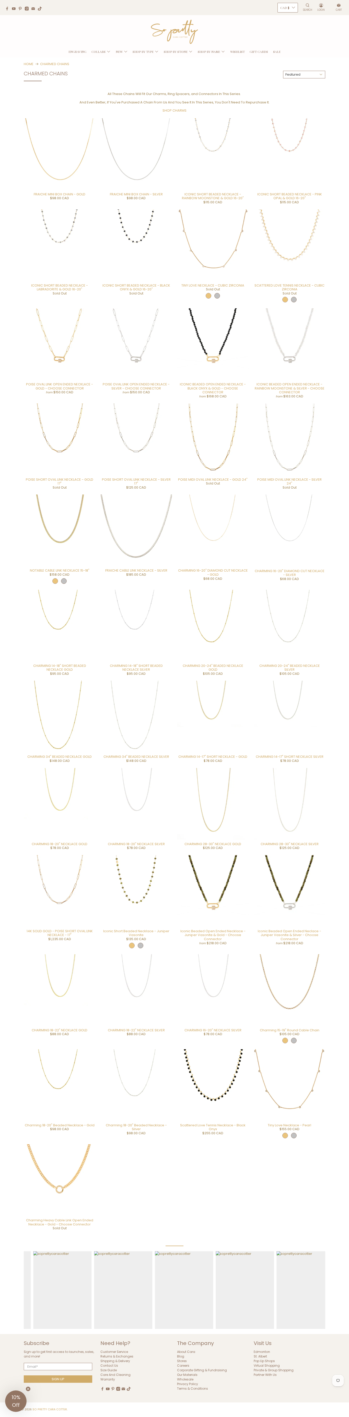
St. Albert (260, 1356)
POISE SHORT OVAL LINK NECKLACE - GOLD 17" (59, 481)
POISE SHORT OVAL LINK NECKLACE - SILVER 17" (136, 481)
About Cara (186, 1352)
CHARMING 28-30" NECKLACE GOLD (212, 844)
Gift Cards (259, 52)
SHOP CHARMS (174, 110)
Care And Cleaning (115, 1375)
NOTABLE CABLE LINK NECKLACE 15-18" (59, 570)
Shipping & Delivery (115, 1361)
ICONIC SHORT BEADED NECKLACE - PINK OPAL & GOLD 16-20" (289, 196)
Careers (183, 1365)
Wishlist (237, 52)
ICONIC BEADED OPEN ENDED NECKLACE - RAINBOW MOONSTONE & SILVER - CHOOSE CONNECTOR (289, 388)
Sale (277, 52)
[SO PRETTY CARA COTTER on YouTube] (15, 9)
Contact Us (109, 1365)
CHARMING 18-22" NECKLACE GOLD (59, 1030)
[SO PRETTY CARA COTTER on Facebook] (8, 9)
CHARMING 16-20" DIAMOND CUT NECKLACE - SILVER (289, 573)
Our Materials (187, 1375)
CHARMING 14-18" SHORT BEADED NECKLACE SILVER (136, 667)
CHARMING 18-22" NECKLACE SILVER (136, 1030)
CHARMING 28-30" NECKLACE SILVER (290, 844)
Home (28, 64)
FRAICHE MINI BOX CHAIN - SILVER (136, 194)
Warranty (107, 1379)
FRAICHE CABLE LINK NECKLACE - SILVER (136, 570)
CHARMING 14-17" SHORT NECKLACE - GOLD (212, 756)
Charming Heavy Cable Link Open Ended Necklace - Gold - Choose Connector (59, 1222)
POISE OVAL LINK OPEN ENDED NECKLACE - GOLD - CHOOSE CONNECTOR (59, 386)
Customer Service (114, 1352)
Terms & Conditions (192, 1388)
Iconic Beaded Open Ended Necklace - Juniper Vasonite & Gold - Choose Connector (213, 935)
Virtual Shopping (267, 1365)
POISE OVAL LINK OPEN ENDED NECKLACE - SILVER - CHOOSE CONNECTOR (136, 386)
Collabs (98, 52)
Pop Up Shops (264, 1361)
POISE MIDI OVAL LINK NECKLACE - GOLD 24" (213, 479)
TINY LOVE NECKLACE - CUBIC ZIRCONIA (212, 285)
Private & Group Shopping (274, 1370)
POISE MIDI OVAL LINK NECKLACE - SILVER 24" (289, 481)
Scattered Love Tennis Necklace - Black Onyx (213, 1127)
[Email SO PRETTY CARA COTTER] (34, 9)
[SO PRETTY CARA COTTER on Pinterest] (21, 9)
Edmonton (262, 1352)
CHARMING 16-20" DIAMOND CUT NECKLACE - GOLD (213, 572)
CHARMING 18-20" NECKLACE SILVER (136, 844)
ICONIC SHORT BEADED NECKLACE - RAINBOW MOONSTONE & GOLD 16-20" (213, 196)
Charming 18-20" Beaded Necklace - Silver (136, 1127)
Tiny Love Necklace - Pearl (289, 1125)
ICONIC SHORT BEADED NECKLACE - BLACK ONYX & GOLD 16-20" (136, 287)
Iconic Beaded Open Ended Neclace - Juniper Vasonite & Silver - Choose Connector (289, 935)
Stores (182, 1361)
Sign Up (58, 1379)
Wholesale (185, 1379)
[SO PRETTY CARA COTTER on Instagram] (28, 9)
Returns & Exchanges (116, 1356)
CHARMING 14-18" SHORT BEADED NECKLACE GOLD (59, 667)
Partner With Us (265, 1375)
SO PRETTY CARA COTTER (49, 1409)
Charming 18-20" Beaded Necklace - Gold (60, 1125)
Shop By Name (209, 52)
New (119, 52)
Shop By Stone (176, 52)
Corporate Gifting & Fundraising (202, 1370)
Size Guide (108, 1370)
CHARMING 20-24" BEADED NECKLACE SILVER (289, 667)
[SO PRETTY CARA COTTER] (174, 31)
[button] (16, 1401)
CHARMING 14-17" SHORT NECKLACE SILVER (289, 756)
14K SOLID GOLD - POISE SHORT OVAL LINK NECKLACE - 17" (60, 933)
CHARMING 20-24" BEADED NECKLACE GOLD (213, 667)
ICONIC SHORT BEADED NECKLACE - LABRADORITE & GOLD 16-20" (59, 287)
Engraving (77, 52)
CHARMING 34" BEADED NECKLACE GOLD (59, 756)
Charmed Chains (54, 64)
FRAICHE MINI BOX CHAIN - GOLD (59, 194)
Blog (180, 1356)
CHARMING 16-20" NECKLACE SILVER (212, 1030)
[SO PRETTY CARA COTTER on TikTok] (41, 9)
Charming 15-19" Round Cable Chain (289, 1030)
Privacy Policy (187, 1384)
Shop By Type (143, 52)
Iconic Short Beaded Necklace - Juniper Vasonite (136, 933)
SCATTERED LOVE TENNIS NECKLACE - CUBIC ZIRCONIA (289, 287)
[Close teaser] (28, 1388)
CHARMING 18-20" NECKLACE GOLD (59, 844)
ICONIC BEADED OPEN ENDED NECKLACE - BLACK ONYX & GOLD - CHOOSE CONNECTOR (213, 388)
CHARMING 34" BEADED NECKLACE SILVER (136, 756)
